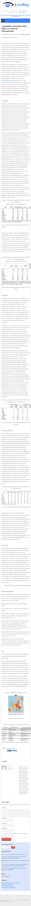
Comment (4, 807)
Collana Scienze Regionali (7, 886)
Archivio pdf (11, 12)
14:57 (9, 769)
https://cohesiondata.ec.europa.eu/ (10, 80)
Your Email (4, 823)
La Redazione (13, 10)
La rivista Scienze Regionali (7, 884)
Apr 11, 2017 (11, 768)
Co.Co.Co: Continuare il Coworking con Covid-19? (16, 854)
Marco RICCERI (5, 860)
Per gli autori (18, 12)
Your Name (4, 818)
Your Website (4, 828)
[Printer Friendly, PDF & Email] (25, 35)
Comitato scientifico (22, 10)
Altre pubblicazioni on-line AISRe (8, 887)
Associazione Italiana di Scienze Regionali (10, 882)
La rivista (6, 10)
